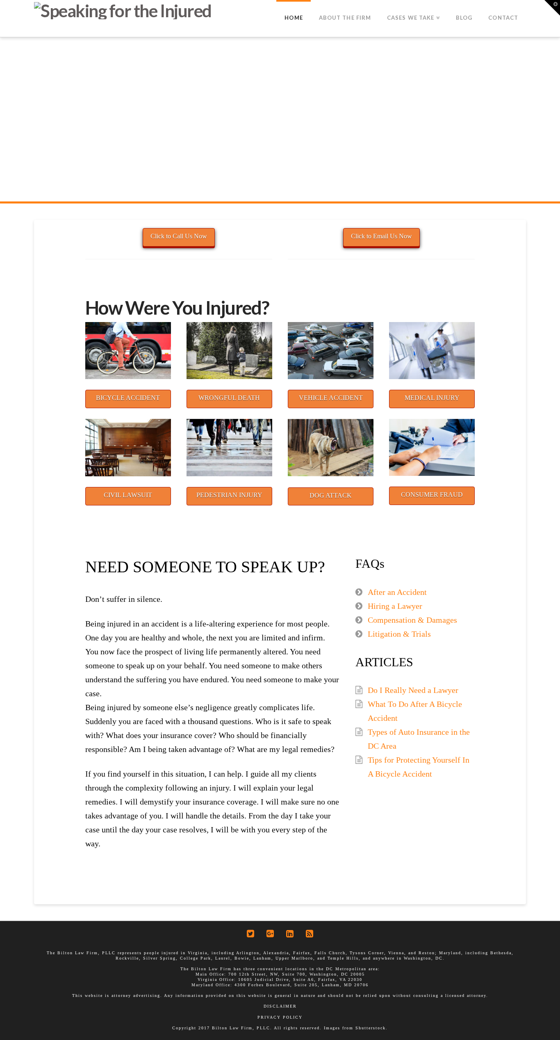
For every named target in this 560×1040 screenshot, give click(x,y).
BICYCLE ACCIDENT (128, 397)
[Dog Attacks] (330, 447)
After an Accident (397, 592)
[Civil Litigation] (128, 447)
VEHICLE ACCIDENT (331, 397)
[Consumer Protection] (432, 447)
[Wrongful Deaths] (229, 350)
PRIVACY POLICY (280, 1017)
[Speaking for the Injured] (123, 9)
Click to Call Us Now (178, 236)
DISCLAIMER (280, 1006)
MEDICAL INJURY (432, 397)
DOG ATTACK (331, 495)
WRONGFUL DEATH (229, 397)
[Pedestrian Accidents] (229, 447)
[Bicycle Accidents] (128, 350)
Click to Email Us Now (381, 236)
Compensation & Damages (412, 619)
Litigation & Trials (399, 633)
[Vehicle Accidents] (330, 350)
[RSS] (309, 933)
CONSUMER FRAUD (432, 494)
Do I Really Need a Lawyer (413, 690)
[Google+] (270, 933)
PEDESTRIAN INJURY (229, 494)
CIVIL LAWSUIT (128, 494)
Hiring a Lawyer (395, 605)
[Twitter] (250, 933)
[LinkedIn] (290, 933)
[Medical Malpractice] (432, 350)
